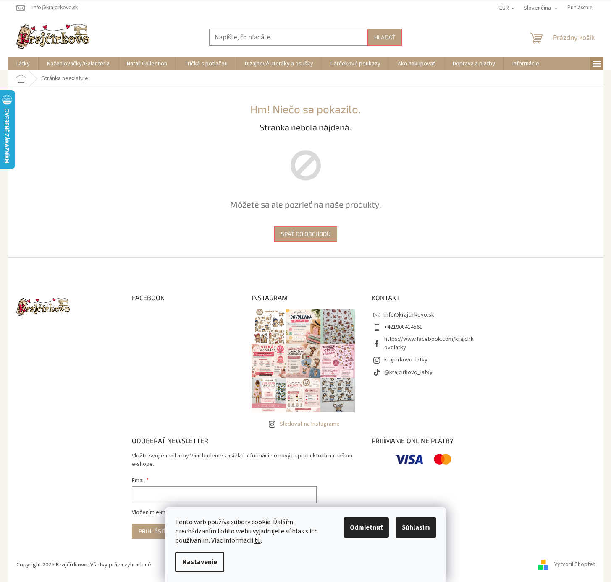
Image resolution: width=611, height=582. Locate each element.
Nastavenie (199, 561)
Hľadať (384, 37)
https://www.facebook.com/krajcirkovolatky (429, 343)
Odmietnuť (366, 527)
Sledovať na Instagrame (310, 424)
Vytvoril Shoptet (574, 565)
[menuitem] (23, 63)
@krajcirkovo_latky (408, 372)
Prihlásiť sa (157, 531)
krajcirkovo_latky (405, 360)
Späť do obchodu (305, 233)
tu (257, 540)
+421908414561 (403, 327)
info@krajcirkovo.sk (409, 315)
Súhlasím (416, 527)
